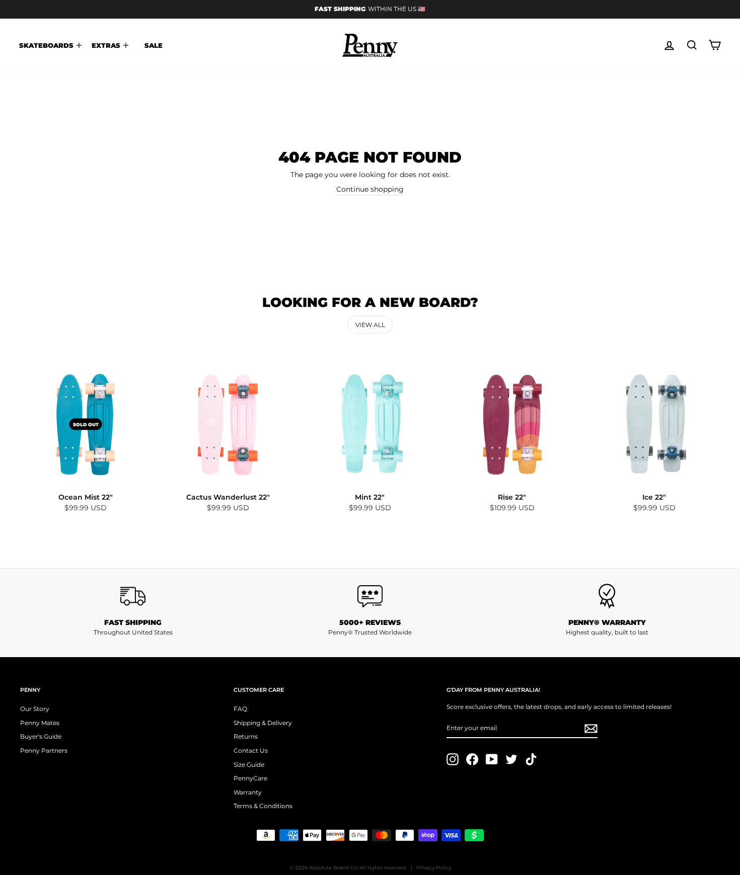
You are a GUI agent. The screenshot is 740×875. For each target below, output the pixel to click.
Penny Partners (43, 750)
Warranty (248, 792)
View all (370, 325)
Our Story (34, 708)
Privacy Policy (433, 867)
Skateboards (47, 45)
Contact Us (251, 750)
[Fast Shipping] (133, 596)
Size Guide (249, 764)
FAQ (240, 708)
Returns (246, 736)
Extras (107, 45)
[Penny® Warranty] (607, 596)
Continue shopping (370, 189)
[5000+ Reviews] (370, 596)
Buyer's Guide (40, 736)
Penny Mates (39, 723)
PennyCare (250, 778)
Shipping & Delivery (263, 723)
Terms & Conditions (263, 806)
